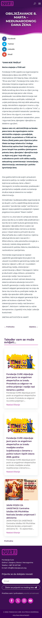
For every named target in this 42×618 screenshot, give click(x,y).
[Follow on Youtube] (30, 600)
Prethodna (8, 541)
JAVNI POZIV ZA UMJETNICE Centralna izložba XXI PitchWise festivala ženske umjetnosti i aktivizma (21, 511)
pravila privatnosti (31, 593)
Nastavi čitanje (13, 405)
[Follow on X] (18, 600)
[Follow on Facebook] (11, 600)
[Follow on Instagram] (24, 600)
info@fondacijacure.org (17, 568)
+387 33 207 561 (15, 565)
